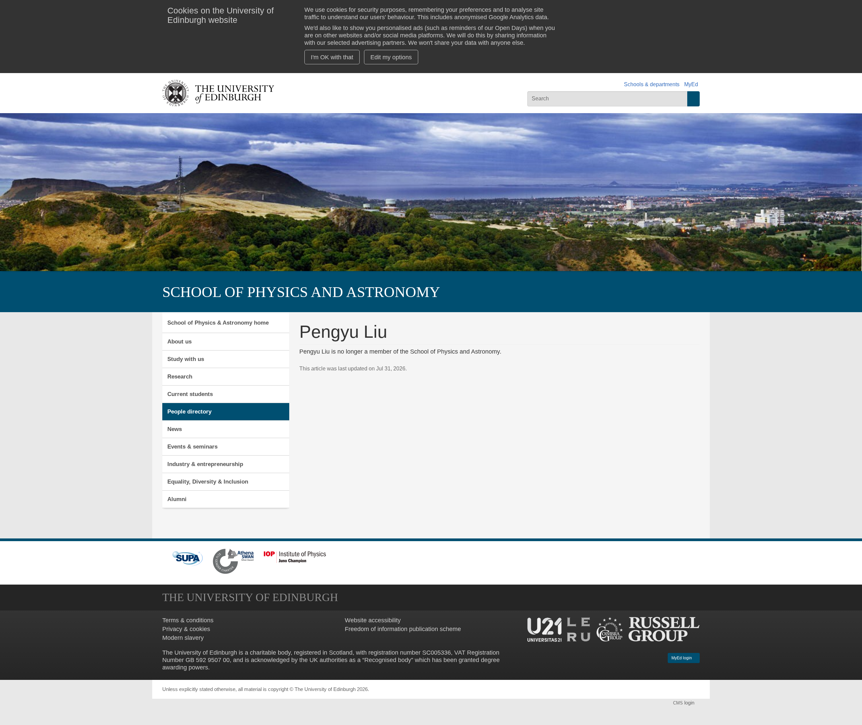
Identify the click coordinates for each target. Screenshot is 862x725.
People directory (189, 411)
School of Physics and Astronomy (301, 292)
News (174, 429)
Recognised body (387, 659)
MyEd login (682, 658)
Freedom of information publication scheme (403, 628)
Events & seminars (192, 446)
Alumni (177, 499)
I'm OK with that (332, 57)
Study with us (185, 359)
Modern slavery (183, 637)
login (684, 702)
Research (179, 376)
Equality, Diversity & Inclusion (207, 481)
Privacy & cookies (186, 628)
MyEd (691, 84)
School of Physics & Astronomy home (218, 322)
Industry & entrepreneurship (205, 464)
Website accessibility (373, 620)
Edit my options (391, 57)
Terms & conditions (187, 620)
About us (179, 341)
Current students (190, 394)
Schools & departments (651, 84)
